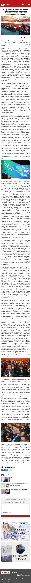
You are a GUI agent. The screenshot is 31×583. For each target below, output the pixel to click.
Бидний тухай (11, 578)
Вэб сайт (6, 579)
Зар (2, 579)
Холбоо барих (4, 578)
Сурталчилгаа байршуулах (21, 578)
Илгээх (15, 516)
